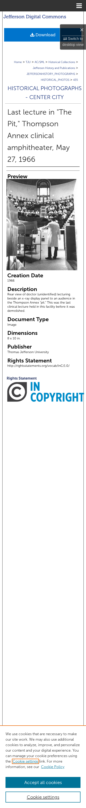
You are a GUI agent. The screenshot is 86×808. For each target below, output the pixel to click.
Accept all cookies (43, 782)
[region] (43, 766)
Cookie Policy (52, 767)
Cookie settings (25, 761)
